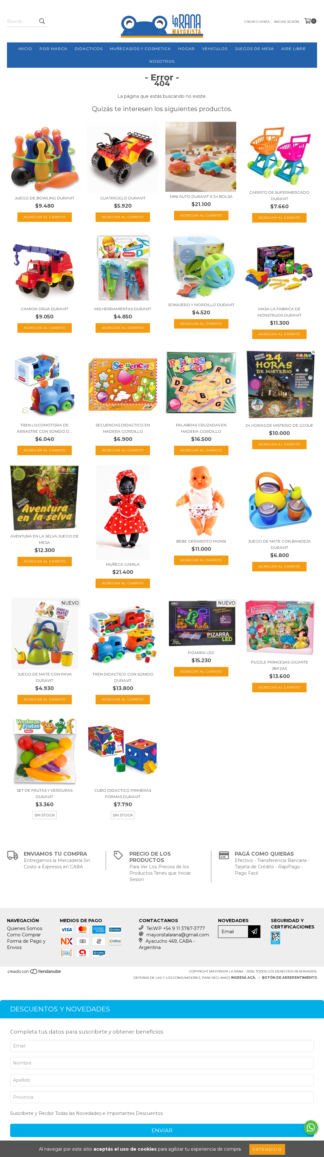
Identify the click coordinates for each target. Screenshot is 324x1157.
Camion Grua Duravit (44, 308)
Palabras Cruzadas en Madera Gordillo (201, 428)
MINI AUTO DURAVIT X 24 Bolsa (201, 196)
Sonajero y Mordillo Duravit (201, 304)
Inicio (25, 48)
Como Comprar (24, 935)
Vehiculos (214, 48)
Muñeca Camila (123, 564)
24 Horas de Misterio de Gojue (279, 425)
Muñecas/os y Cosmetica (140, 48)
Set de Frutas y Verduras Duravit (44, 793)
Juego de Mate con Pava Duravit (44, 677)
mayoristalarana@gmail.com (177, 935)
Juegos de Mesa (254, 48)
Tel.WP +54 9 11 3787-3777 (175, 928)
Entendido (267, 1149)
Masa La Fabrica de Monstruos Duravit (280, 312)
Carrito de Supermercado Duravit (279, 195)
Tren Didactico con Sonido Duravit (122, 677)
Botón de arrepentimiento (289, 978)
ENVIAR (162, 1130)
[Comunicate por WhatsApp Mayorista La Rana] (311, 1127)
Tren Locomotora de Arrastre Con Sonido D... (44, 428)
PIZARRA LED (201, 652)
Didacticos (89, 48)
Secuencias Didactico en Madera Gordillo (123, 428)
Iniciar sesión (286, 22)
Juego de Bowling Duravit (44, 198)
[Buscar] (41, 21)
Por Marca (53, 48)
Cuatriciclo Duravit (123, 198)
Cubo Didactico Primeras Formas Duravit (122, 793)
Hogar (186, 48)
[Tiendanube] (34, 973)
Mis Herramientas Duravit (122, 308)
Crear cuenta (257, 22)
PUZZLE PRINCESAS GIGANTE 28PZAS (279, 665)
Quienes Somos (24, 928)
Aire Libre (293, 48)
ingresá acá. (243, 978)
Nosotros (162, 61)
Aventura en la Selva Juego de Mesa (44, 539)
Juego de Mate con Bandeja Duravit (279, 544)
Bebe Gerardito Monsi (201, 541)
